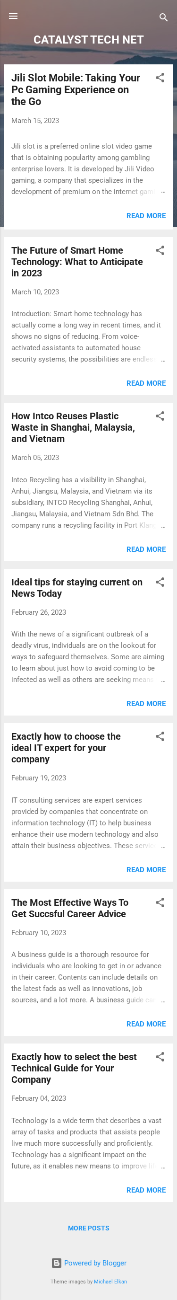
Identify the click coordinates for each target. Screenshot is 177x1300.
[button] (160, 79)
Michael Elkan (110, 1282)
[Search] (163, 19)
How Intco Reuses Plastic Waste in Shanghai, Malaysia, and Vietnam (73, 427)
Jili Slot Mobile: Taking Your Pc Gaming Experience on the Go (75, 89)
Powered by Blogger (94, 1263)
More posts (89, 1228)
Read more (146, 216)
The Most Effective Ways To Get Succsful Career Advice (69, 908)
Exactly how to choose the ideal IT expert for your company (66, 748)
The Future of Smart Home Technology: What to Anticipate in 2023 (77, 262)
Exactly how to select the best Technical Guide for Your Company (74, 1068)
